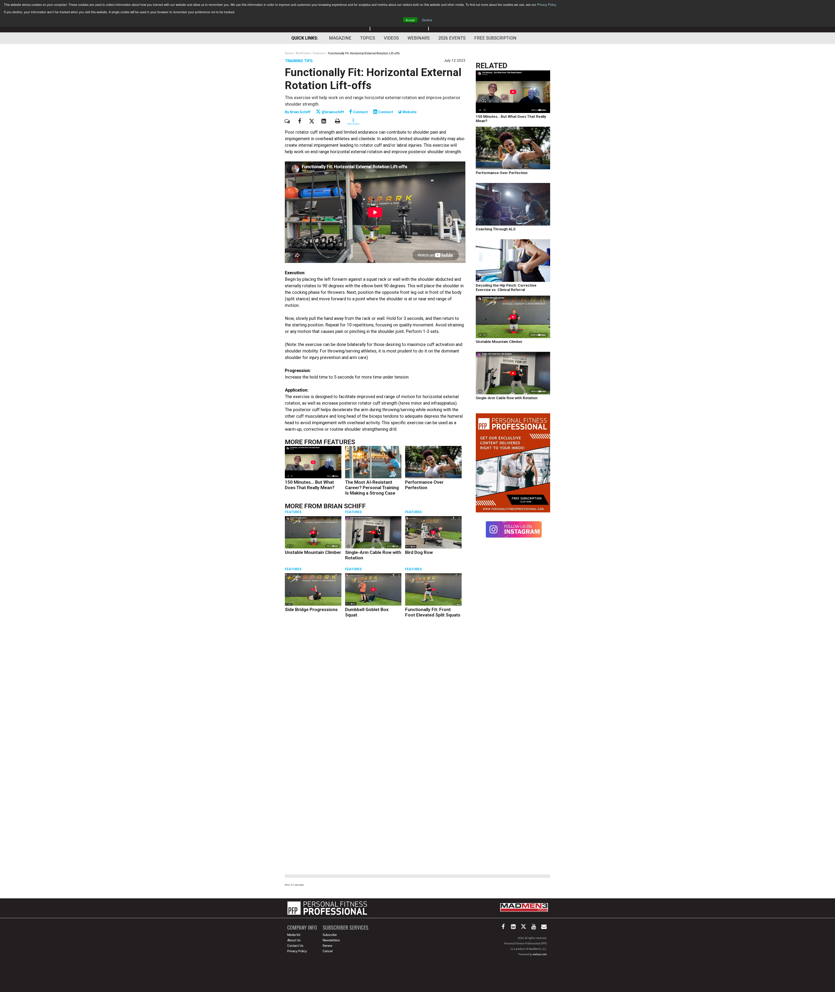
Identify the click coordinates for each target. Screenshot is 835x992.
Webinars (418, 38)
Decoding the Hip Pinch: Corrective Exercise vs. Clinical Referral (506, 287)
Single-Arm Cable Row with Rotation (507, 398)
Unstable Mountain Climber (313, 552)
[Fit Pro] (327, 908)
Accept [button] (410, 20)
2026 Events (452, 38)
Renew (327, 946)
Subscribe (330, 935)
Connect (360, 112)
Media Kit (293, 935)
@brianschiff (332, 112)
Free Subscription (495, 38)
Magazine (340, 38)
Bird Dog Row (419, 552)
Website (409, 112)
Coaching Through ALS (496, 229)
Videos (391, 38)
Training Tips (299, 60)
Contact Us (295, 946)
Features (339, 442)
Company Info (302, 927)
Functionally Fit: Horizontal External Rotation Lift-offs (373, 79)
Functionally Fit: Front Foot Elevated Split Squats (432, 612)
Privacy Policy (546, 4)
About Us (294, 940)
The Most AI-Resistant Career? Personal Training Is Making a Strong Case (372, 488)
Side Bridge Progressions (311, 609)
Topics (367, 38)
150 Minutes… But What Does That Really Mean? (309, 485)
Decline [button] (427, 20)
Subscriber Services (345, 927)
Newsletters (331, 940)
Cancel (327, 951)
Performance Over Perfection (424, 485)
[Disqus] (375, 688)
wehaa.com (540, 954)
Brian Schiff (300, 112)
